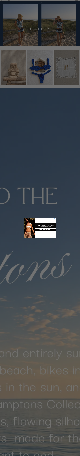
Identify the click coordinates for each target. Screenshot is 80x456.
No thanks (45, 232)
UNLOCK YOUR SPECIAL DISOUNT (45, 229)
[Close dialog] (54, 218)
